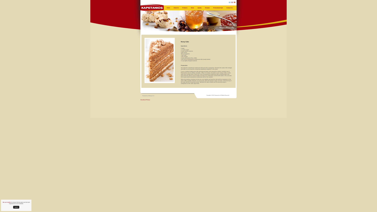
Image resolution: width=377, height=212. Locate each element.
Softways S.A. (151, 95)
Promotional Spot (218, 8)
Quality (200, 8)
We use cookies (7, 202)
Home (168, 8)
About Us (176, 8)
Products (184, 8)
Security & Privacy (145, 100)
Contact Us (229, 8)
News (192, 8)
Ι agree (16, 207)
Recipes (207, 8)
